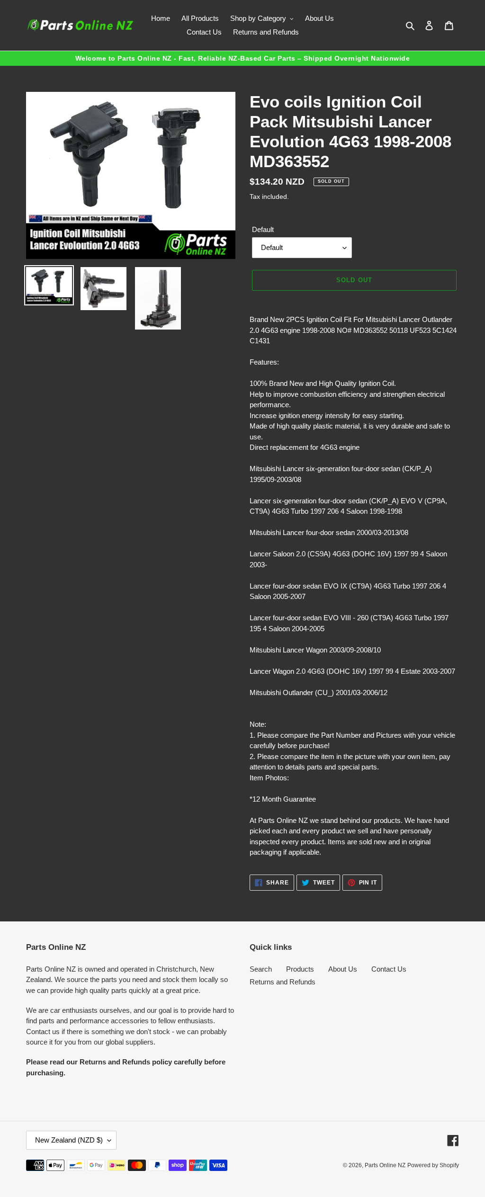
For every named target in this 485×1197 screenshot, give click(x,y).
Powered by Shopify (433, 1165)
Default (263, 229)
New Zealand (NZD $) (69, 1140)
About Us (342, 969)
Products (300, 969)
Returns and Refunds (282, 982)
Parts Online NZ (385, 1165)
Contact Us (388, 969)
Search (261, 969)
